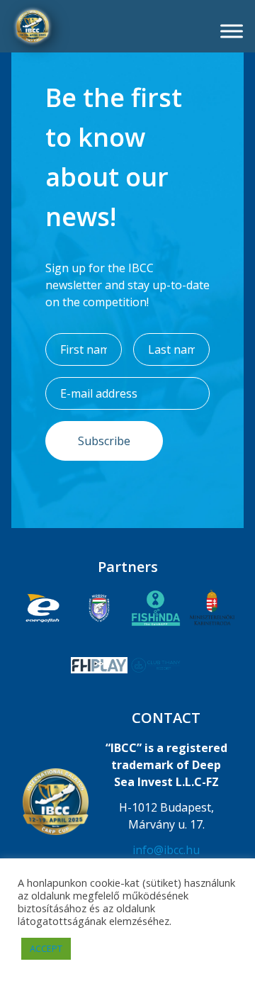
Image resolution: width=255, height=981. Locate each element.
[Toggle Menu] (231, 31)
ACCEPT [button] (46, 948)
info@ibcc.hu (166, 850)
